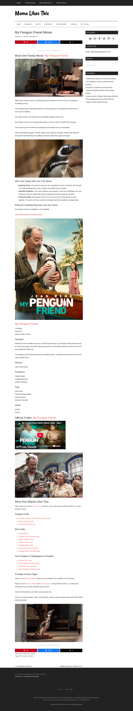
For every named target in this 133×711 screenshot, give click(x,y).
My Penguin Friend (56, 55)
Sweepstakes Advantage (32, 676)
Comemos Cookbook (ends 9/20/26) (99, 87)
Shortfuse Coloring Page (27, 566)
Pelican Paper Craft (26, 542)
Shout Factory (45, 584)
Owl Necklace (23, 533)
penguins (30, 656)
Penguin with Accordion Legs (29, 536)
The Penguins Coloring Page (29, 563)
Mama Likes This (32, 13)
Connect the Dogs (25, 560)
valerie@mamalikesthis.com (100, 52)
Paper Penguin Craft (26, 521)
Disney (28, 584)
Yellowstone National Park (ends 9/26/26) (101, 79)
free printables (30, 578)
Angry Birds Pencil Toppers (28, 548)
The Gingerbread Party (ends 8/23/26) (100, 99)
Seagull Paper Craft (26, 545)
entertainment (37, 506)
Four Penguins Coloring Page (29, 569)
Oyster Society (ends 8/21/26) (97, 102)
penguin (25, 656)
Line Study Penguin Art (27, 524)
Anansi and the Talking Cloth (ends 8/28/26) (102, 96)
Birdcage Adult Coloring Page (29, 551)
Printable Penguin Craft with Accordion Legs (34, 518)
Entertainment (26, 653)
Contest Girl (18, 676)
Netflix (34, 584)
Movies (33, 653)
